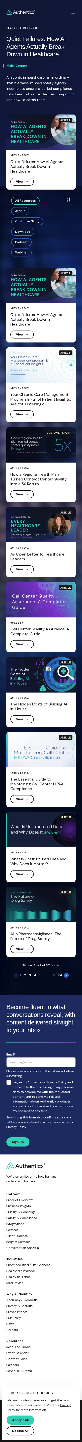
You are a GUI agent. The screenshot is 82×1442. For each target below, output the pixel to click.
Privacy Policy (56, 1082)
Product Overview (19, 1200)
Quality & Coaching (20, 1212)
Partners (12, 1365)
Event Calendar (17, 1353)
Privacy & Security (19, 1306)
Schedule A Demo (19, 1371)
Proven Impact (16, 1312)
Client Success (17, 1236)
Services (12, 1230)
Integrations (15, 1224)
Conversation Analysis (22, 1248)
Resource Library (18, 1347)
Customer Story (27, 221)
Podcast (21, 242)
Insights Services (18, 1242)
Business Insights (18, 1206)
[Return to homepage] (20, 12)
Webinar (21, 252)
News (10, 1324)
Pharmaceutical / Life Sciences (28, 1265)
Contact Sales (16, 1359)
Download (22, 232)
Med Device (14, 1283)
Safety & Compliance (21, 1218)
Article (20, 211)
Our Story (13, 1318)
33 (53, 975)
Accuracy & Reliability (22, 1300)
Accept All (20, 1420)
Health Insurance (18, 1277)
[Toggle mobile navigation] (73, 12)
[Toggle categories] (67, 200)
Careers (12, 1330)
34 (60, 975)
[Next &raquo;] (66, 975)
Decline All (20, 1431)
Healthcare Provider (20, 1271)
